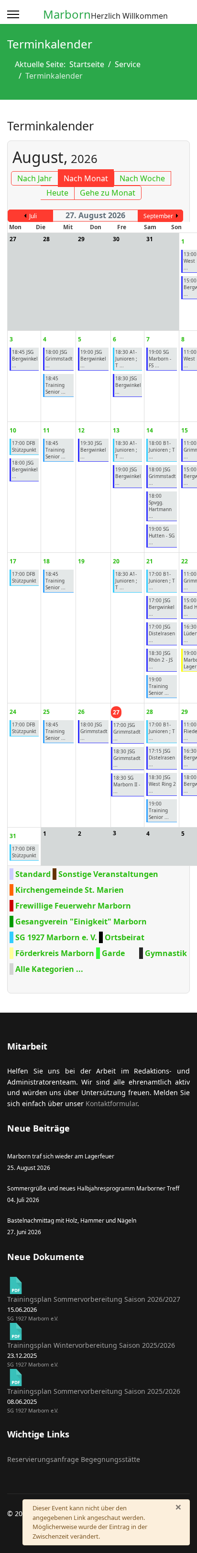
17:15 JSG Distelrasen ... (162, 757)
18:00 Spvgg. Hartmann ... (160, 505)
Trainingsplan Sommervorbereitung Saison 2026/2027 (93, 1299)
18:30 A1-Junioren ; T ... (126, 359)
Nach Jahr (34, 178)
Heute (57, 192)
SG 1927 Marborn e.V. (32, 1318)
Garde (113, 953)
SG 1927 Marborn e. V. (56, 937)
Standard (33, 874)
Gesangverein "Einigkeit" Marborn (81, 921)
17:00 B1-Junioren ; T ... (162, 581)
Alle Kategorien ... (49, 969)
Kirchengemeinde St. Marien (69, 890)
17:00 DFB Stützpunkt (24, 446)
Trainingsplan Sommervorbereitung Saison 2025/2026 (93, 1391)
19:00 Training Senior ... (159, 686)
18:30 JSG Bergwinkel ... (128, 385)
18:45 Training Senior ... (55, 385)
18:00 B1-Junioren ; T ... (162, 450)
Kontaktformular (111, 1103)
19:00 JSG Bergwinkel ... (93, 359)
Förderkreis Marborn (54, 953)
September (158, 216)
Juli (33, 216)
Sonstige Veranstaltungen (108, 874)
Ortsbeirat (124, 937)
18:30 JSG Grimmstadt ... (127, 758)
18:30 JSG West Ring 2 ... (162, 784)
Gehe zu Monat (107, 192)
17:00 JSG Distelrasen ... (162, 633)
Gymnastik (166, 953)
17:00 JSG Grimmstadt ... (127, 732)
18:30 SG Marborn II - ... (126, 784)
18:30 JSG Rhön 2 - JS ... (161, 660)
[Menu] (13, 14)
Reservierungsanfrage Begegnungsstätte (73, 1459)
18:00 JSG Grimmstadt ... (59, 359)
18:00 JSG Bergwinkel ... (25, 469)
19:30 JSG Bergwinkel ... (93, 450)
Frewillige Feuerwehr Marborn (73, 905)
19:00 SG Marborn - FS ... (160, 359)
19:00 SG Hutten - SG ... (162, 535)
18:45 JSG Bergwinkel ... (25, 359)
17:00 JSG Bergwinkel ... (162, 607)
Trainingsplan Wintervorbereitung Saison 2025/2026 (91, 1345)
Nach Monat (86, 178)
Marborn (67, 14)
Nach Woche (142, 178)
